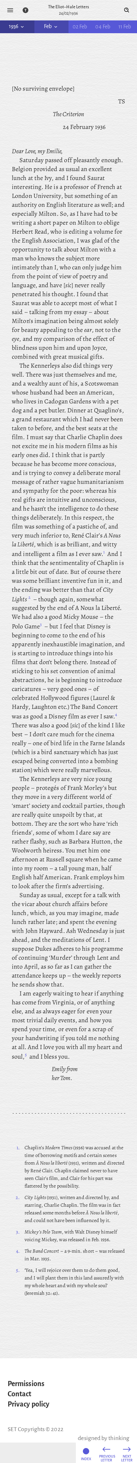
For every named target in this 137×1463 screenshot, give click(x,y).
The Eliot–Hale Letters (68, 7)
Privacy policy (28, 1404)
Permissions (26, 1384)
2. (18, 1197)
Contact (20, 1394)
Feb (48, 26)
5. (18, 1270)
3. (18, 1231)
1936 (13, 26)
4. (18, 1251)
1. (18, 1147)
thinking (118, 1438)
